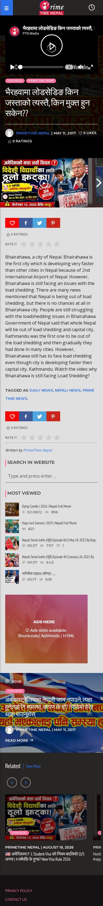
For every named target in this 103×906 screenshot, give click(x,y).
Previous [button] (4, 182)
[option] (44, 182)
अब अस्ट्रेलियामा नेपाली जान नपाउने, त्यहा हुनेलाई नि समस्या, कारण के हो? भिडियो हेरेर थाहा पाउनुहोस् (49, 707)
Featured (15, 80)
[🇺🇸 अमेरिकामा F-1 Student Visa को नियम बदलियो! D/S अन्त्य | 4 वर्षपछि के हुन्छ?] (44, 182)
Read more (17, 740)
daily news (41, 390)
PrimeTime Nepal (33, 133)
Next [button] (99, 182)
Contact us (16, 899)
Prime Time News (41, 80)
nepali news (68, 390)
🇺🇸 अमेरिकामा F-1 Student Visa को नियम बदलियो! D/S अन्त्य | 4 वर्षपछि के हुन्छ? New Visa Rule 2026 (44, 856)
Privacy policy (18, 890)
